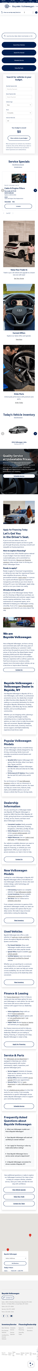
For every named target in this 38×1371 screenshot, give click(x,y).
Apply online (22, 577)
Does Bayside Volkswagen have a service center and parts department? (18, 1155)
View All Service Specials (18, 164)
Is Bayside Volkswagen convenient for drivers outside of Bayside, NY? (18, 1163)
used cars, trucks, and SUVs (20, 937)
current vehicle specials (19, 833)
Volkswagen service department (17, 1059)
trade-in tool (29, 837)
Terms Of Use (14, 1353)
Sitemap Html (23, 1353)
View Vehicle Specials (19, 1190)
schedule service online (16, 1090)
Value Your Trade (19, 1197)
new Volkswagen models (23, 892)
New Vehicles (5, 1328)
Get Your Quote (19, 278)
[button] (30, 1235)
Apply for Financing (19, 1044)
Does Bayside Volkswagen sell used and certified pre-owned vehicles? (19, 1138)
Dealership (31, 1324)
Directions (30, 1330)
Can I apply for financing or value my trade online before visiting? (18, 1147)
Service (13, 1324)
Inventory (6, 1324)
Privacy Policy (10, 1353)
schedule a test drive (14, 901)
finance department (13, 997)
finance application (18, 1014)
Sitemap (18, 1353)
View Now (19, 339)
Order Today (19, 402)
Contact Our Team (19, 1203)
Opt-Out (31, 1353)
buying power (24, 1024)
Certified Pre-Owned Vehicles (5, 1337)
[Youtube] (11, 1316)
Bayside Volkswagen (5, 1353)
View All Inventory (18, 417)
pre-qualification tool (17, 1018)
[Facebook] (3, 1316)
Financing (23, 1324)
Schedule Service (18, 167)
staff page (11, 839)
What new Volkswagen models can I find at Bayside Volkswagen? (18, 1130)
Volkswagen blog (23, 839)
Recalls (34, 1353)
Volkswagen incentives (15, 896)
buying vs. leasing (27, 1022)
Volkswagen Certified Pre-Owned (18, 958)
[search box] (19, 35)
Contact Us (19, 670)
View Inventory (19, 920)
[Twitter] (7, 1316)
